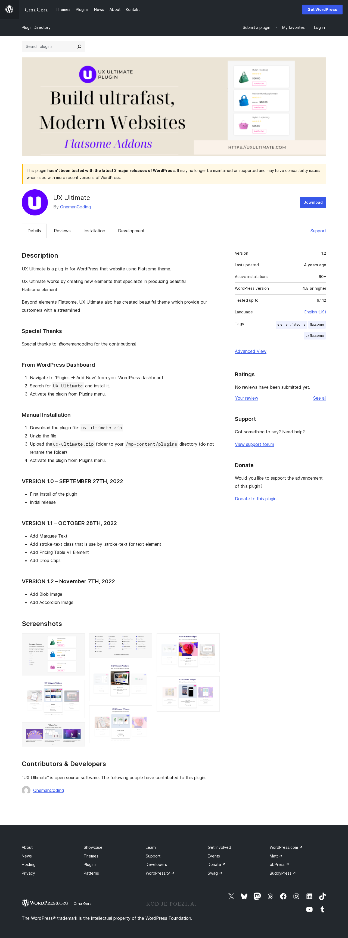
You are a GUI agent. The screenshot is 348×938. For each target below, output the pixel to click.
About (27, 847)
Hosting (29, 864)
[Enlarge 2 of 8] (77, 687)
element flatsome (291, 324)
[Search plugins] (79, 46)
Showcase (93, 847)
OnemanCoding (75, 206)
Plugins (90, 864)
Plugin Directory (36, 27)
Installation (94, 230)
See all (319, 398)
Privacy (28, 873)
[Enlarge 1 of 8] (77, 640)
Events (214, 856)
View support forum (254, 444)
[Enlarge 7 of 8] (212, 640)
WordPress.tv (160, 873)
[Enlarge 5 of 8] (145, 669)
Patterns (91, 873)
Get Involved (219, 847)
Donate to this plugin (255, 498)
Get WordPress (322, 9)
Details (34, 230)
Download (313, 202)
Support (318, 230)
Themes (91, 856)
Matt (276, 856)
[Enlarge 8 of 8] (212, 683)
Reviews (62, 230)
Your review (246, 398)
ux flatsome (315, 336)
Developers (156, 864)
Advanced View (250, 351)
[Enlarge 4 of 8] (145, 640)
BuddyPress (283, 873)
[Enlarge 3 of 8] (77, 729)
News (27, 856)
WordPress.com (286, 847)
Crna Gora (83, 903)
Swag (215, 873)
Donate (217, 864)
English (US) (315, 312)
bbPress (279, 864)
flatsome (317, 324)
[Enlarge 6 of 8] (145, 712)
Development (131, 230)
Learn (151, 847)
